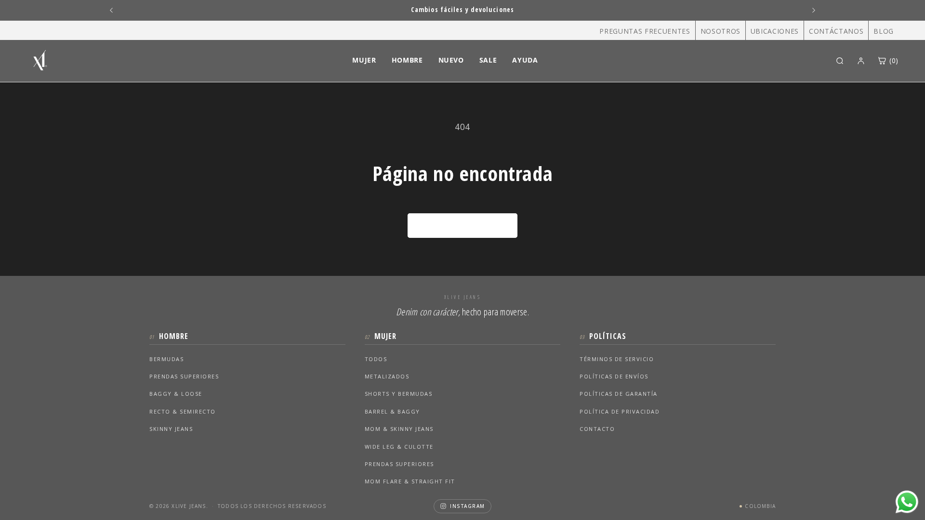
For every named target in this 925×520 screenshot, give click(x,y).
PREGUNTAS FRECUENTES (644, 31)
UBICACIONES (775, 31)
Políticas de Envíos (614, 376)
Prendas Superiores (184, 376)
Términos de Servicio (617, 359)
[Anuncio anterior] (111, 10)
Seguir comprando (462, 225)
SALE (488, 60)
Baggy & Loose (175, 393)
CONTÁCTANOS (836, 31)
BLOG (883, 31)
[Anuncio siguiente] (813, 10)
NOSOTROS (720, 31)
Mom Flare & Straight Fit (410, 481)
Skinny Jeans (171, 428)
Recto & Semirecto (182, 411)
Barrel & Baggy (392, 411)
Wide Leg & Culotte (399, 446)
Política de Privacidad (620, 411)
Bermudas (166, 359)
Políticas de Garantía (619, 393)
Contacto (597, 428)
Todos (376, 359)
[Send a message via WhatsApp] (907, 502)
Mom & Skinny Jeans (399, 428)
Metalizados (387, 376)
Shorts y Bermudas (399, 393)
